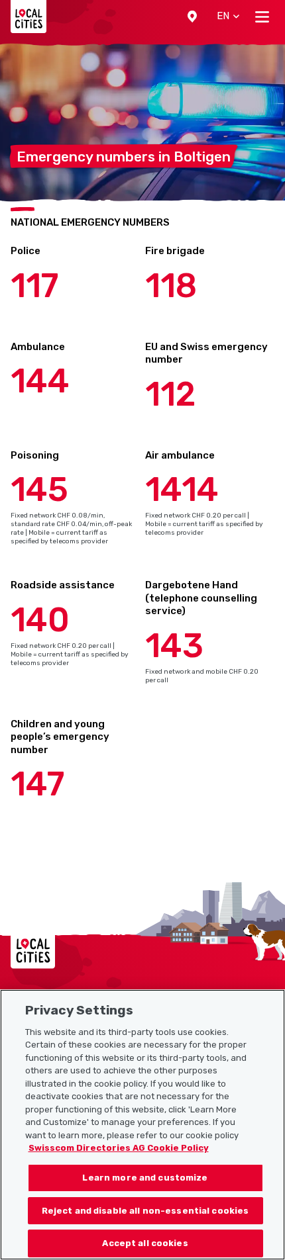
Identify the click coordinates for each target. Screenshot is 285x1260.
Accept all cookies (145, 1243)
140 (40, 620)
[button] (192, 16)
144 (40, 381)
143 (174, 646)
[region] (142, 1124)
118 (171, 286)
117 (34, 286)
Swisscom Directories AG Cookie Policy (118, 1148)
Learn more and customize (144, 1178)
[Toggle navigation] (262, 16)
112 (170, 394)
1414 (182, 490)
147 (37, 784)
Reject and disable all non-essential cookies (145, 1211)
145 (39, 490)
